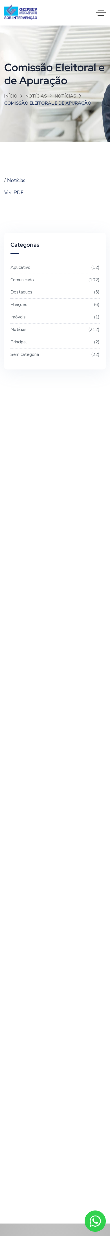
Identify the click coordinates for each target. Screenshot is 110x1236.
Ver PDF (13, 192)
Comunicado (54, 280)
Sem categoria (54, 354)
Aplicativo (54, 267)
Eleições (54, 304)
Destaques (54, 292)
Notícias (36, 96)
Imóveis (54, 317)
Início (10, 96)
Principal (54, 342)
